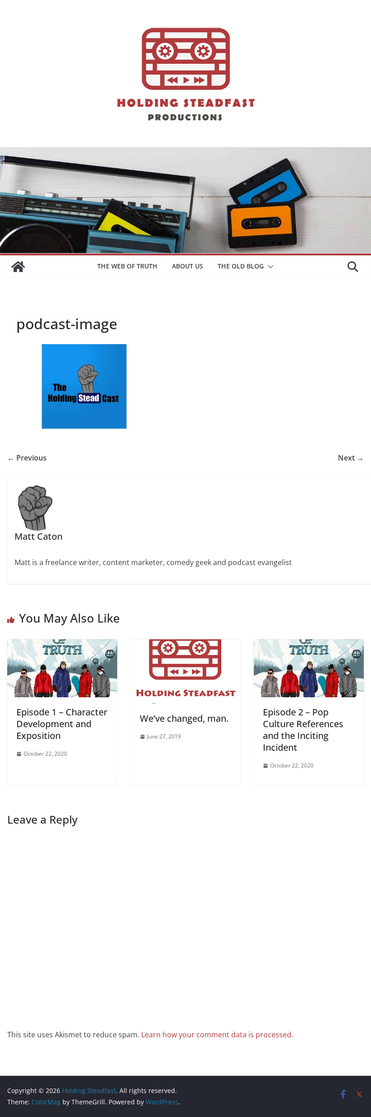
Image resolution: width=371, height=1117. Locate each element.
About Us (187, 266)
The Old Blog (241, 266)
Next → (351, 458)
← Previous (27, 458)
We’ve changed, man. (184, 718)
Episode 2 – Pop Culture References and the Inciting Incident (303, 729)
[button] (269, 266)
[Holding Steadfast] (18, 267)
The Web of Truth (127, 266)
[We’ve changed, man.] (186, 646)
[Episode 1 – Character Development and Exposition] (62, 646)
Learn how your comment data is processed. (217, 1035)
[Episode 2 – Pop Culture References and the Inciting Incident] (309, 646)
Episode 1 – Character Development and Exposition (61, 724)
